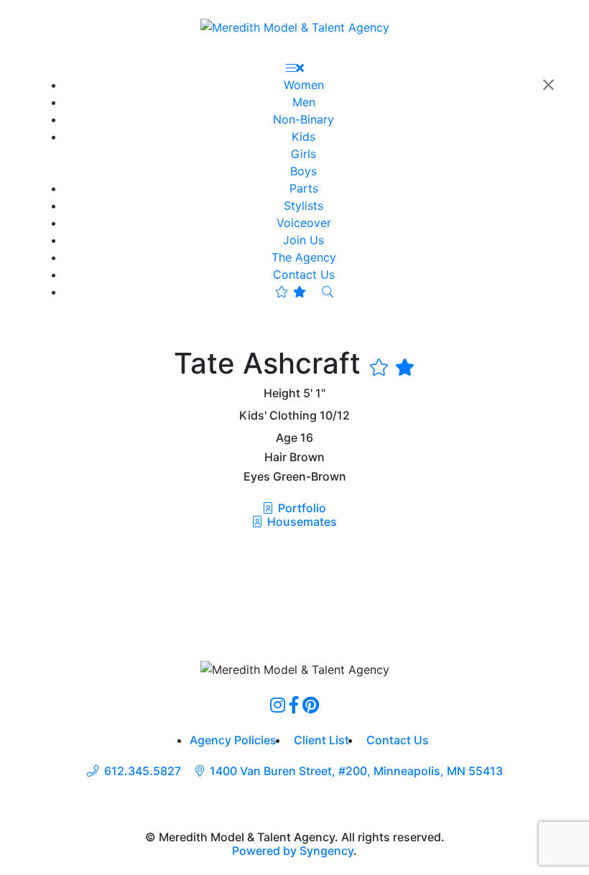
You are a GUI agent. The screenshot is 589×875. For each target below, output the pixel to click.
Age (286, 438)
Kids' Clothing (278, 415)
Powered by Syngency (292, 850)
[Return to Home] (294, 26)
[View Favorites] (290, 291)
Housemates (300, 521)
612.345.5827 (142, 771)
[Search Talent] (327, 291)
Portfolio (300, 508)
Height (282, 393)
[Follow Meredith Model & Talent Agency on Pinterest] (310, 704)
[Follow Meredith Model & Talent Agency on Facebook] (293, 704)
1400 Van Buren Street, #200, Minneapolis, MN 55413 (356, 771)
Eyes (257, 476)
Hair (275, 457)
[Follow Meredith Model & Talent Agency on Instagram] (277, 704)
